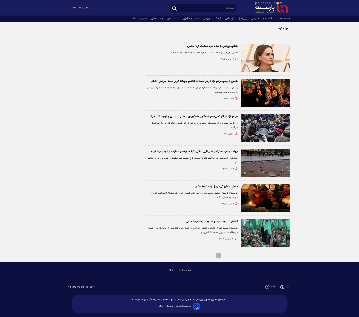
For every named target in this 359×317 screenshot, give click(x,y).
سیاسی (255, 19)
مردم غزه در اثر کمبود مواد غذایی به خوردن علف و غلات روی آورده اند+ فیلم (194, 116)
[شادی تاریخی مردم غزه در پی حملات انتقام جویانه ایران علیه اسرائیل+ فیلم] (265, 93)
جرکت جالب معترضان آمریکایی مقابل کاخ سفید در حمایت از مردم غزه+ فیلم (194, 151)
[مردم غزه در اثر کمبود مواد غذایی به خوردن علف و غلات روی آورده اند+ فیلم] (265, 128)
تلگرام (273, 287)
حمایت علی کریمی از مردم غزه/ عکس (216, 186)
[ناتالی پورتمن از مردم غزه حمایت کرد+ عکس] (265, 58)
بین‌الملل (243, 19)
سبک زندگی (173, 19)
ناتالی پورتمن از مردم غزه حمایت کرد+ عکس (212, 46)
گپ (287, 287)
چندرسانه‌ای (157, 19)
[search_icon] (174, 8)
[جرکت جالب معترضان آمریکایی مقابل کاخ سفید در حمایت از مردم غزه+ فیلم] (265, 163)
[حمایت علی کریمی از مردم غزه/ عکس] (265, 198)
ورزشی (207, 19)
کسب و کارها (140, 19)
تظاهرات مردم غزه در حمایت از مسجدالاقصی (212, 221)
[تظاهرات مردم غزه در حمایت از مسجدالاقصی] (265, 233)
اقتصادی (268, 19)
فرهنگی (218, 19)
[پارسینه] (269, 8)
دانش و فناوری (191, 19)
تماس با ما (84, 8)
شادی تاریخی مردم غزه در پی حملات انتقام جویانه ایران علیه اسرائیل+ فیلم (194, 81)
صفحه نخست (283, 19)
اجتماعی (230, 19)
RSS (74, 8)
